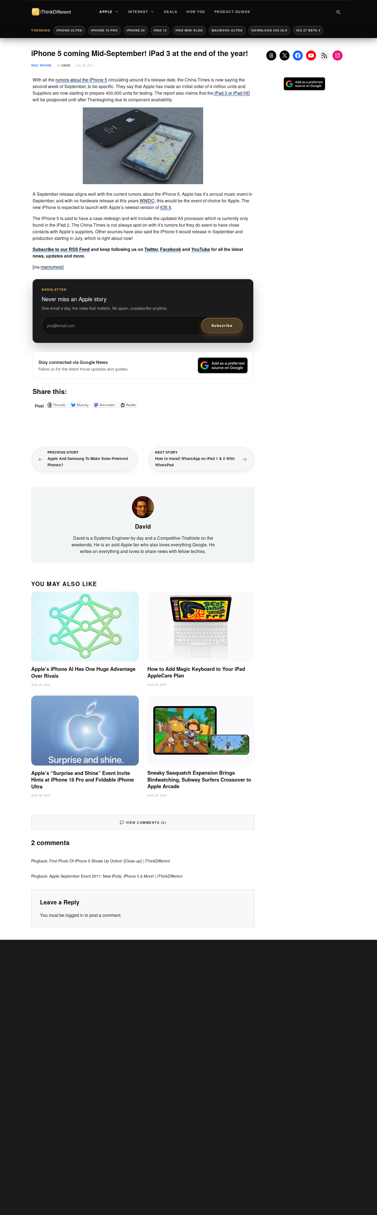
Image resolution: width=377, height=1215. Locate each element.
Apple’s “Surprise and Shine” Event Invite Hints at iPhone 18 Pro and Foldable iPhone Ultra (82, 780)
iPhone (45, 65)
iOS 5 (165, 207)
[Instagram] (338, 55)
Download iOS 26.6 (269, 30)
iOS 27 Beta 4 (308, 30)
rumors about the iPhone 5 (81, 79)
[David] (143, 506)
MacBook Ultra (227, 30)
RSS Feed (79, 249)
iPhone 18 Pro (104, 30)
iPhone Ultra (69, 30)
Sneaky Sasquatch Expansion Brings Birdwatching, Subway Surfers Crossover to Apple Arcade (199, 779)
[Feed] (324, 55)
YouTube (200, 249)
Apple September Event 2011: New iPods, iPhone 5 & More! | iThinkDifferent (115, 876)
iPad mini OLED (189, 30)
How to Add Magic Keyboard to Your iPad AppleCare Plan (196, 672)
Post (39, 405)
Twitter (151, 249)
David (66, 65)
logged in (74, 915)
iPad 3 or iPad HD (231, 93)
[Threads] (271, 55)
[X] (285, 55)
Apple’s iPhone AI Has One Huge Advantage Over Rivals (83, 672)
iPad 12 (160, 30)
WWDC (147, 200)
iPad (34, 65)
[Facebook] (298, 55)
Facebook (170, 249)
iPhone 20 (136, 30)
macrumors (51, 267)
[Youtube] (311, 55)
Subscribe (222, 325)
